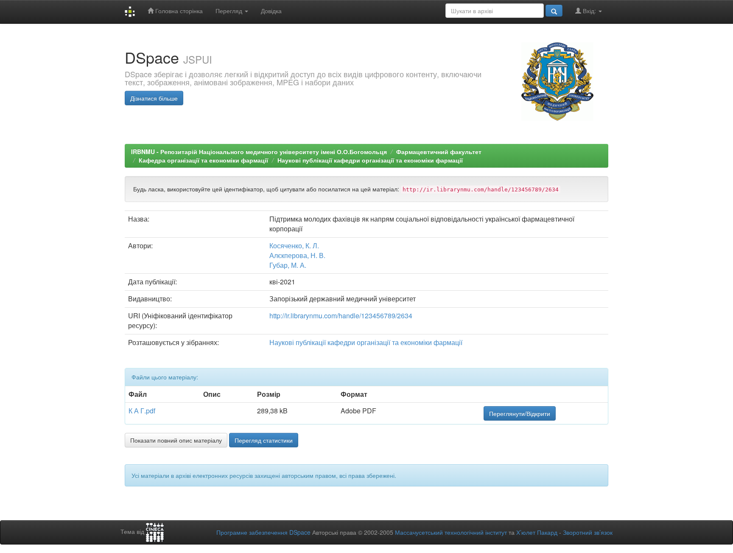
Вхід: (589, 10)
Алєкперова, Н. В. (297, 255)
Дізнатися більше (154, 98)
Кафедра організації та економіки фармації (203, 160)
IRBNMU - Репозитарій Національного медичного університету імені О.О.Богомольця (259, 151)
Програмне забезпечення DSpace (263, 532)
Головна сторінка (178, 10)
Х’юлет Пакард (536, 532)
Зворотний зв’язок (588, 532)
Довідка (271, 10)
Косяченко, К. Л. (294, 245)
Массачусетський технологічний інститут (451, 532)
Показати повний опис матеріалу (176, 440)
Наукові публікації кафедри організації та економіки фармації (370, 160)
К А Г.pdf (142, 410)
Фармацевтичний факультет (438, 151)
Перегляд (229, 10)
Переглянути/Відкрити (519, 413)
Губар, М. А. (287, 265)
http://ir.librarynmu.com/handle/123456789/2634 (340, 315)
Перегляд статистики (264, 440)
